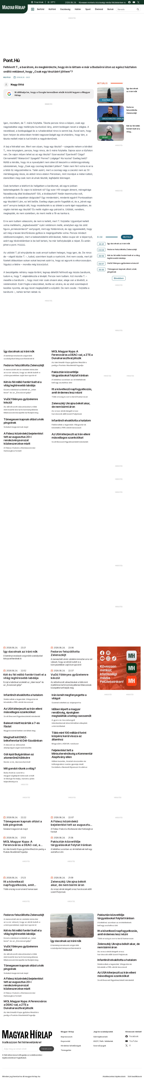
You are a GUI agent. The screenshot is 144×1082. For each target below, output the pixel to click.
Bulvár (110, 9)
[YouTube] (134, 2)
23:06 (101, 250)
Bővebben (119, 278)
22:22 (101, 269)
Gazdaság (65, 9)
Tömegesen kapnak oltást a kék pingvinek (122, 270)
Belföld (40, 9)
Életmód (99, 9)
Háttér (78, 9)
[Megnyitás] (32, 9)
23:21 (101, 244)
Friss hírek (38, 2)
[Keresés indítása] (138, 9)
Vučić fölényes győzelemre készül (123, 263)
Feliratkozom (46, 1049)
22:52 (101, 256)
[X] (138, 2)
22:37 (101, 264)
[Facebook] (129, 2)
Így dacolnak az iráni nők (132, 89)
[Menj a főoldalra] (13, 7)
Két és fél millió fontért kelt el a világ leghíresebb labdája (133, 132)
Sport (88, 9)
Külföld (52, 9)
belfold (127, 237)
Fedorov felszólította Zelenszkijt (131, 110)
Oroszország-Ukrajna (113, 119)
